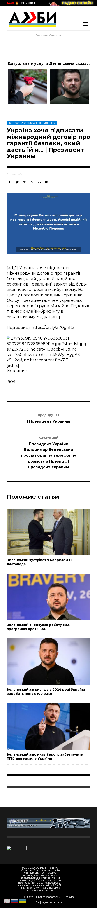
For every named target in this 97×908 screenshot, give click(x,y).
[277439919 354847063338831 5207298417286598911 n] (48, 223)
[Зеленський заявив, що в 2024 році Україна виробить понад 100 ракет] (41, 661)
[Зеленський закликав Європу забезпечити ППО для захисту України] (41, 726)
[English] (7, 900)
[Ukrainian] (22, 900)
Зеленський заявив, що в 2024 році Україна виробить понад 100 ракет (46, 692)
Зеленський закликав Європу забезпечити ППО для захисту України (45, 756)
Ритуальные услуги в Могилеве (40, 63)
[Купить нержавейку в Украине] (48, 822)
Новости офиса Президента (32, 123)
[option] (27, 83)
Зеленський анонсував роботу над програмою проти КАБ (38, 627)
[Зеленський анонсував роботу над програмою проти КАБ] (41, 597)
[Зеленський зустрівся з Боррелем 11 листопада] (41, 532)
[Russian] (15, 900)
